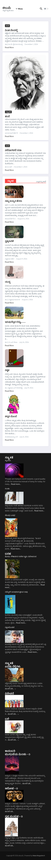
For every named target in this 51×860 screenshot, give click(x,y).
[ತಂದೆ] (25, 82)
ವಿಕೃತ (7, 370)
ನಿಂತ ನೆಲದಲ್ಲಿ (11, 30)
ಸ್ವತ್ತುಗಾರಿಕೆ (9, 241)
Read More (9, 47)
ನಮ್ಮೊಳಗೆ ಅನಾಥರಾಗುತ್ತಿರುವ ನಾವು (16, 592)
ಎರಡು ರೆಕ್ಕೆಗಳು (13, 666)
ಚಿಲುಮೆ (6, 7)
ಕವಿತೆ (7, 26)
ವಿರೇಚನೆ (9, 693)
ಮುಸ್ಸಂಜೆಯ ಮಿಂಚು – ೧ (17, 754)
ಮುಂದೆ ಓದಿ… (10, 688)
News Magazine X (39, 856)
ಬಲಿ (7, 718)
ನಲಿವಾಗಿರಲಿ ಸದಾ (13, 150)
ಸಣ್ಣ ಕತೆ (9, 457)
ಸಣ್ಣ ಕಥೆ (8, 112)
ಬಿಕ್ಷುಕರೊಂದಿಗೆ (9, 627)
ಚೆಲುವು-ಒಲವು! (10, 515)
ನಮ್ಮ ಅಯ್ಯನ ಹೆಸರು (13, 200)
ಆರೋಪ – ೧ (11, 788)
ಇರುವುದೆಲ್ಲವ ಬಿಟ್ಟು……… (15, 321)
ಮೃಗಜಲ (8, 460)
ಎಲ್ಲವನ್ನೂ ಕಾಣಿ (41, 181)
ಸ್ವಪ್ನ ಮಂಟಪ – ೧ (14, 816)
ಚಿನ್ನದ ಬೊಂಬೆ (11, 416)
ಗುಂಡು (7, 488)
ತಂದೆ (7, 116)
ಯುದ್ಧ (7, 281)
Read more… (16, 484)
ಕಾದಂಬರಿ (10, 750)
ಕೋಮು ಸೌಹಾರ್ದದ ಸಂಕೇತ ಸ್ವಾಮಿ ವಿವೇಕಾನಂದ (20, 556)
